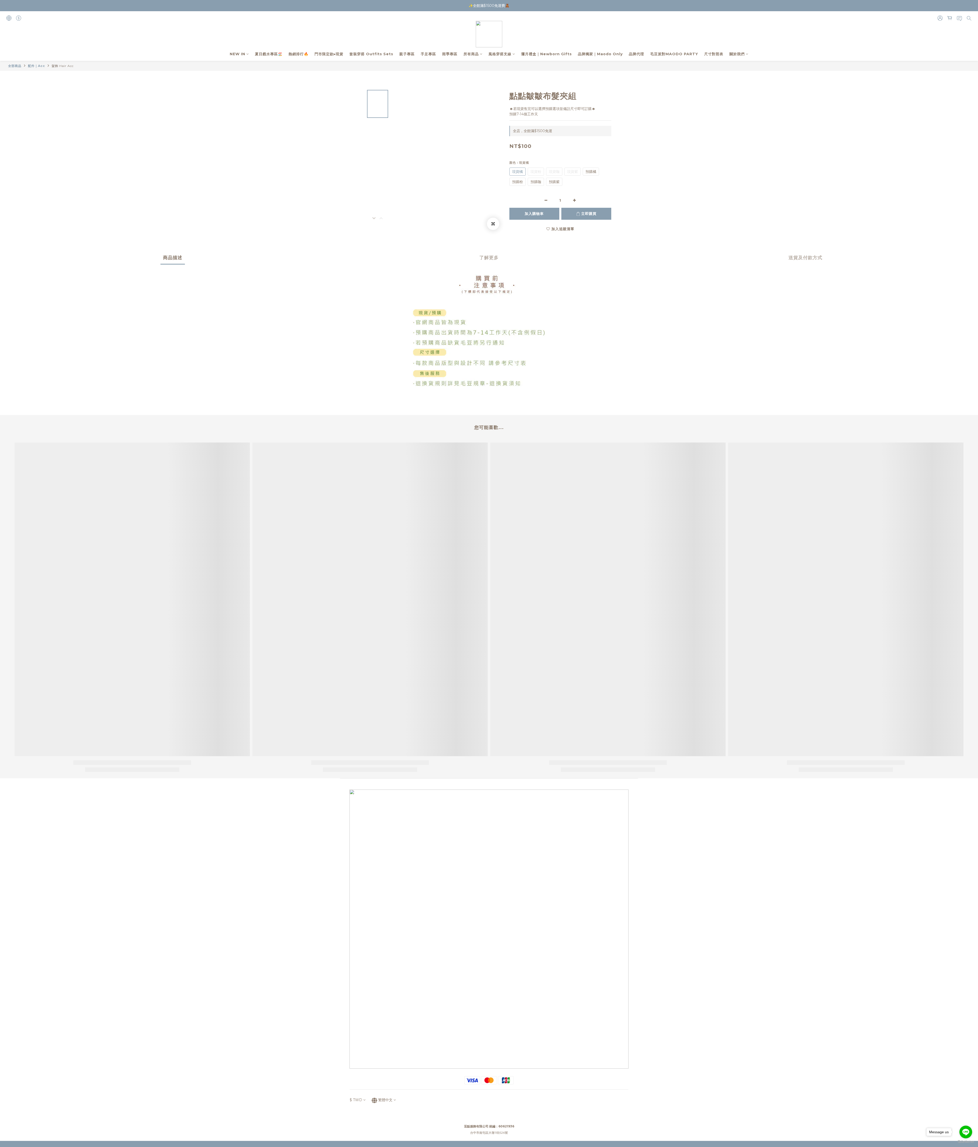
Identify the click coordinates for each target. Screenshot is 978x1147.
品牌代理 (636, 54)
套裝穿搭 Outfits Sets (371, 54)
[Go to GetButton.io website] (966, 1141)
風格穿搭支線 (499, 54)
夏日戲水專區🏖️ (268, 54)
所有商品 (471, 54)
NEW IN (237, 54)
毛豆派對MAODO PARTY (674, 54)
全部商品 (14, 66)
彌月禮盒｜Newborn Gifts (546, 54)
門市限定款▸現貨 (329, 54)
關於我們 (737, 54)
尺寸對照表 (713, 54)
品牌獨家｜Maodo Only (600, 54)
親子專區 (407, 54)
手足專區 (428, 54)
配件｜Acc (36, 66)
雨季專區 (449, 54)
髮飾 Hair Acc (63, 66)
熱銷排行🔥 (298, 54)
